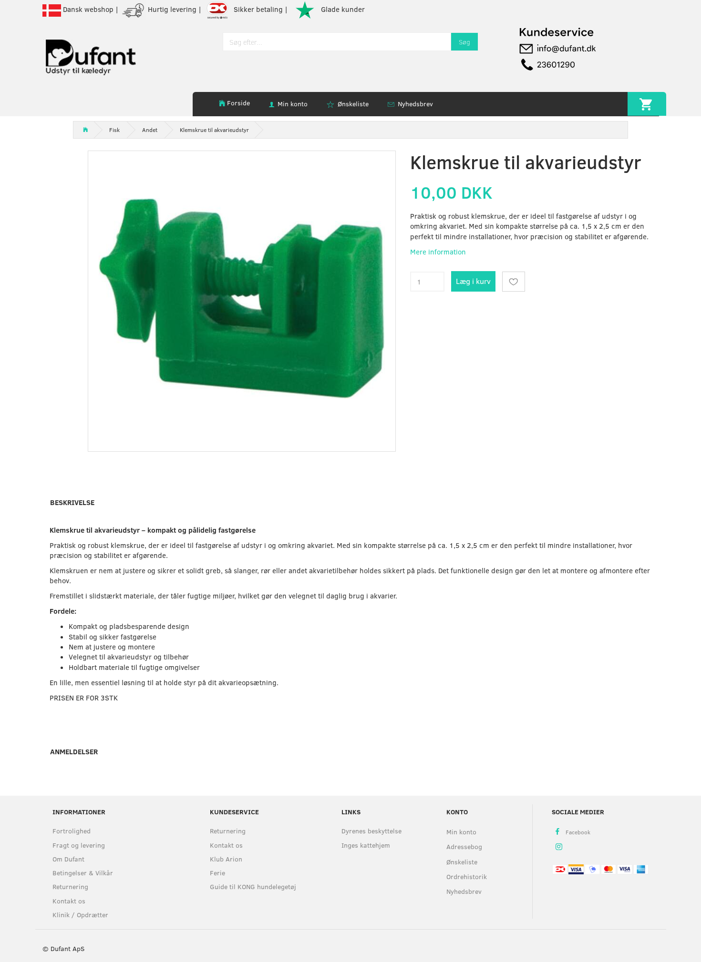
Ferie (217, 872)
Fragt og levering (78, 845)
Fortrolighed (71, 830)
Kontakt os (68, 900)
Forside (238, 102)
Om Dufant (68, 858)
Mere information (438, 251)
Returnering (70, 886)
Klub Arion (226, 858)
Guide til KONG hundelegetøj (253, 886)
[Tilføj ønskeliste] (513, 282)
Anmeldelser (74, 751)
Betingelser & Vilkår (82, 872)
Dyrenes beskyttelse (371, 830)
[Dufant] (90, 55)
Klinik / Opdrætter (80, 914)
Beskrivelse (72, 502)
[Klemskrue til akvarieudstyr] (242, 299)
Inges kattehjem (365, 845)
